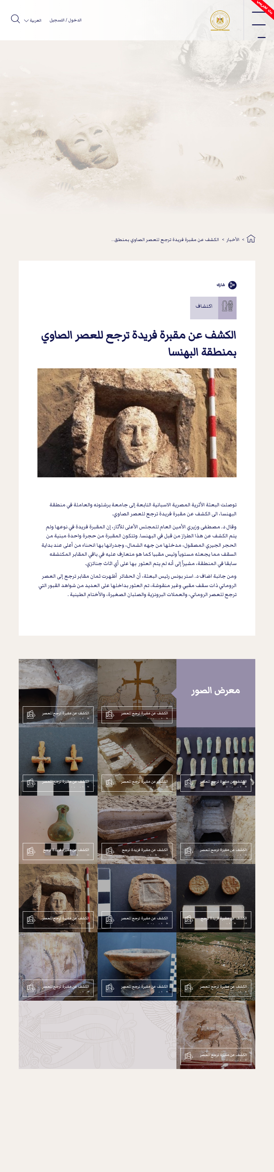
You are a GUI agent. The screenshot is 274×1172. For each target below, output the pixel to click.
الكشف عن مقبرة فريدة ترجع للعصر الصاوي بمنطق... (165, 239)
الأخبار (233, 239)
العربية (35, 20)
